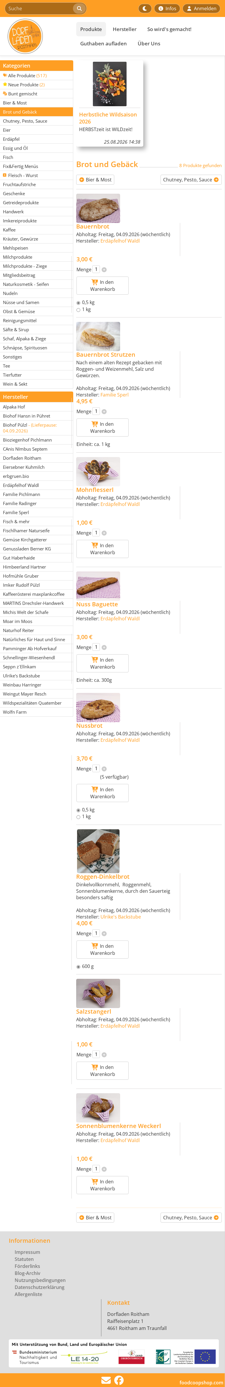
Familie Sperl (114, 395)
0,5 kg (88, 302)
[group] (109, 103)
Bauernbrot (92, 226)
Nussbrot (89, 725)
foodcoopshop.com (201, 1382)
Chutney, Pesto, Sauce (188, 179)
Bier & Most (98, 179)
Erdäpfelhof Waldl (120, 241)
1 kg (86, 309)
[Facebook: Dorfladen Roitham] (119, 1382)
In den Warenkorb (102, 285)
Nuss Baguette (97, 604)
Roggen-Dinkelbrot (102, 876)
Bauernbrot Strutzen (105, 354)
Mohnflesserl (95, 490)
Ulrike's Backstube (120, 917)
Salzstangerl (93, 1011)
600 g (88, 966)
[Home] (37, 36)
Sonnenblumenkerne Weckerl (118, 1126)
